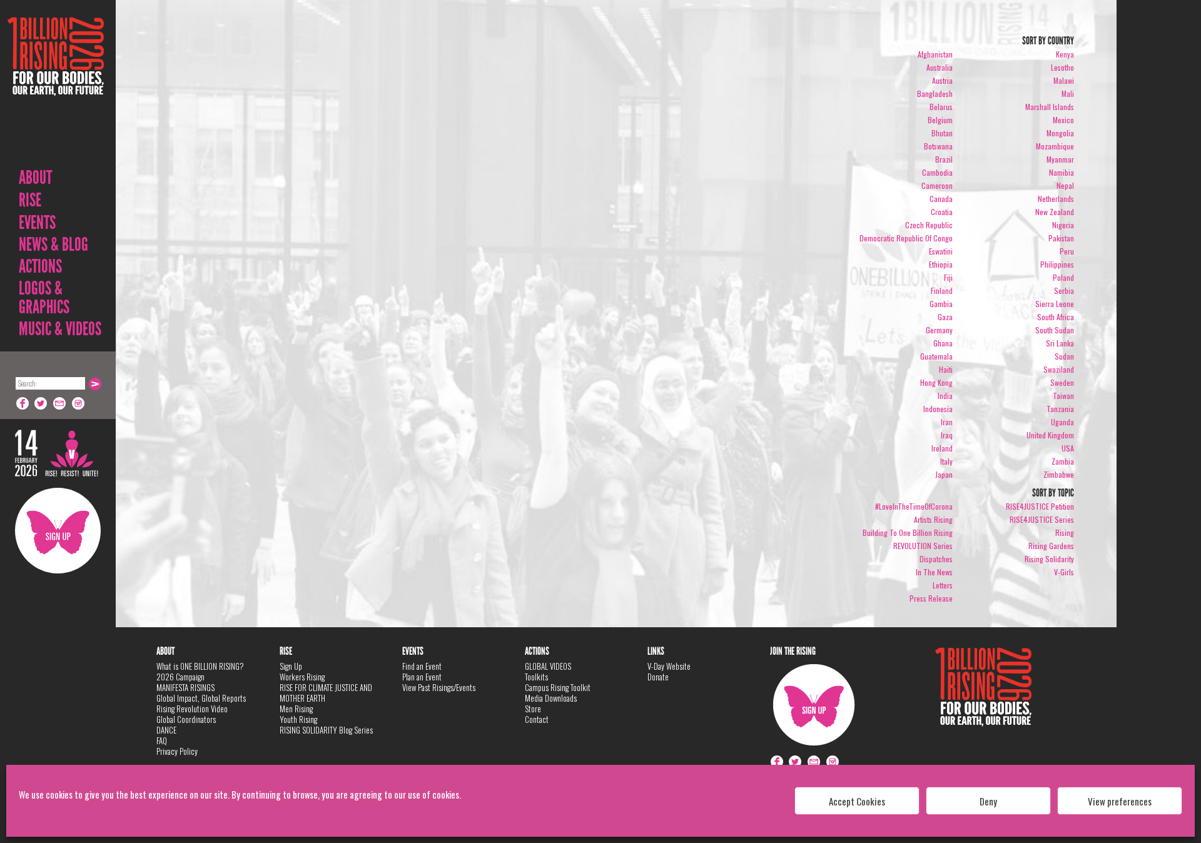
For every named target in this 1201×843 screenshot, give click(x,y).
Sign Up (58, 530)
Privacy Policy (177, 751)
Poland (1063, 277)
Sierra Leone (1054, 303)
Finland (942, 290)
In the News (934, 572)
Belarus (941, 106)
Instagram (79, 403)
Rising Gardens (1051, 545)
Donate (658, 676)
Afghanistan (935, 54)
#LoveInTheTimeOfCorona (914, 506)
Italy (946, 461)
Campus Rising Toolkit (557, 687)
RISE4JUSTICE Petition (1040, 506)
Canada (941, 198)
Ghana (943, 343)
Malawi (1063, 80)
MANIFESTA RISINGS (185, 687)
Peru (1067, 251)
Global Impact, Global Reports (201, 698)
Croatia (942, 211)
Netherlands (1056, 198)
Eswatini (941, 251)
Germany (939, 330)
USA (1068, 448)
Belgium (940, 119)
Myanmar (1060, 159)
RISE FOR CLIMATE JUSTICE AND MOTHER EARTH (326, 692)
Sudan (1064, 356)
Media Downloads (551, 698)
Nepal (1065, 185)
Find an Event (422, 666)
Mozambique (1055, 146)
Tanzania (1060, 408)
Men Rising (296, 708)
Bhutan (942, 133)
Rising (1064, 532)
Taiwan (1063, 395)
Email (60, 403)
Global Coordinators (186, 719)
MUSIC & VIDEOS (60, 329)
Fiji (948, 277)
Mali (1068, 93)
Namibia (1061, 172)
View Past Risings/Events (438, 687)
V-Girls (1064, 572)
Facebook (22, 403)
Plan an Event (422, 676)
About (35, 177)
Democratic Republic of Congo (906, 238)
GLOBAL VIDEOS (548, 666)
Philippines (1057, 264)
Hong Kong (936, 382)
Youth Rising (298, 719)
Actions (40, 266)
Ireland (942, 448)
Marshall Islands (1049, 106)
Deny (988, 801)
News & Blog (53, 244)
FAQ (161, 740)
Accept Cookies (857, 801)
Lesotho (1062, 67)
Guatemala (936, 356)
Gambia (941, 303)
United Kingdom (1050, 435)
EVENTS (37, 222)
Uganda (1062, 421)
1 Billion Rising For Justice (55, 87)
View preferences (1120, 801)
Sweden (1062, 382)
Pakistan (1061, 238)
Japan (944, 474)
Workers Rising (302, 676)
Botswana (938, 146)
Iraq (947, 435)
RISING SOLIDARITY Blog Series (326, 730)
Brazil (944, 159)
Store (533, 708)
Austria (942, 80)
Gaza (945, 316)
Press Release (931, 598)
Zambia (1063, 461)
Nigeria (1063, 225)
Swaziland (1058, 369)
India (945, 395)
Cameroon (937, 185)
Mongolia (1060, 133)
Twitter (41, 403)
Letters (943, 585)
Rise (30, 200)
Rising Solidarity (1049, 558)
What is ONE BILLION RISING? (200, 666)
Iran (947, 421)
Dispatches (936, 558)
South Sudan (1054, 330)
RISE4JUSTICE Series (1042, 519)
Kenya (1065, 54)
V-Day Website (669, 666)
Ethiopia (941, 264)
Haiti (946, 369)
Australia (939, 67)
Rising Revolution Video (192, 708)
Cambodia (937, 172)
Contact (537, 719)
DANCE (166, 730)
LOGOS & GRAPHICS (44, 297)
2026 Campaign (180, 676)
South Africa (1055, 316)
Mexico (1063, 119)
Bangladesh (935, 93)
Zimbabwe (1058, 474)
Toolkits (536, 676)
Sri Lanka (1060, 343)
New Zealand (1054, 211)
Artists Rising (933, 519)
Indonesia (938, 408)
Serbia (1064, 290)
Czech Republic (929, 225)
